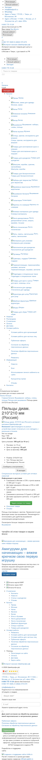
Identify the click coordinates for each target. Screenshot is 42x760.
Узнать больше (5, 395)
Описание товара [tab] (13, 506)
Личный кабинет (12, 4)
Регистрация (10, 1)
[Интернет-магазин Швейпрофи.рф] (16, 663)
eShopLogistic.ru (27, 759)
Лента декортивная (18, 618)
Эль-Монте (14, 29)
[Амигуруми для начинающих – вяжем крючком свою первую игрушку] (21, 542)
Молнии (14, 607)
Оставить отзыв (9, 574)
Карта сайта (15, 660)
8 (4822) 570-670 (20, 42)
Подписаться (8, 730)
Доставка (14, 658)
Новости (14, 595)
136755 (4, 571)
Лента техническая (18, 621)
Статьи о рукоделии (18, 598)
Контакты (14, 593)
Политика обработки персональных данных (18, 723)
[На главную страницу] (16, 44)
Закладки (8, 7)
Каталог (9, 602)
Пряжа (13, 605)
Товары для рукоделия (20, 628)
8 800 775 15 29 (8, 24)
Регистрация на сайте (19, 653)
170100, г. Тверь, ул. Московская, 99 (16, 677)
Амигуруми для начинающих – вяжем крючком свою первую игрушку (20, 554)
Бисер (13, 614)
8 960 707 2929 (7, 42)
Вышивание (6, 524)
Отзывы (14, 600)
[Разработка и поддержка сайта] (17, 754)
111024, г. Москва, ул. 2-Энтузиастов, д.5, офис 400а (20, 20)
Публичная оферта (18, 639)
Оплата (14, 655)
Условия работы (12, 630)
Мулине (14, 612)
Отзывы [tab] (9, 508)
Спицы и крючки (17, 625)
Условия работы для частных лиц (24, 637)
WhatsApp (8, 12)
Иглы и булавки (17, 616)
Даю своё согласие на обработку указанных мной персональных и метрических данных (20, 715)
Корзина (5, 85)
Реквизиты (15, 632)
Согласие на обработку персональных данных (20, 647)
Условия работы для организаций (24, 635)
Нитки (13, 609)
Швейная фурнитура (19, 623)
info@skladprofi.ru (11, 9)
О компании (11, 591)
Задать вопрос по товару (21, 503)
